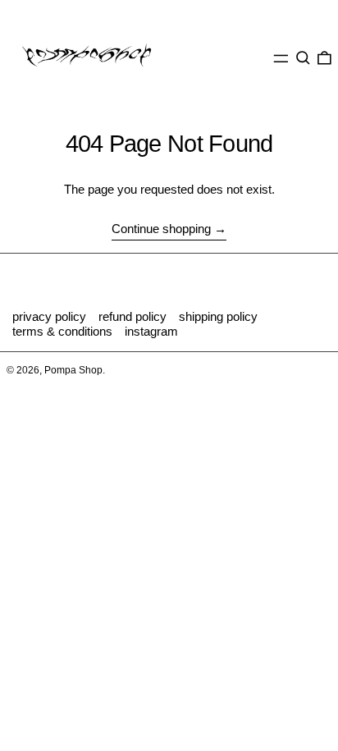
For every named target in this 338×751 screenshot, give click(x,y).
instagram (151, 331)
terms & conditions (62, 331)
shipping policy (218, 316)
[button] (303, 58)
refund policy (132, 316)
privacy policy (49, 316)
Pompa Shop (73, 370)
